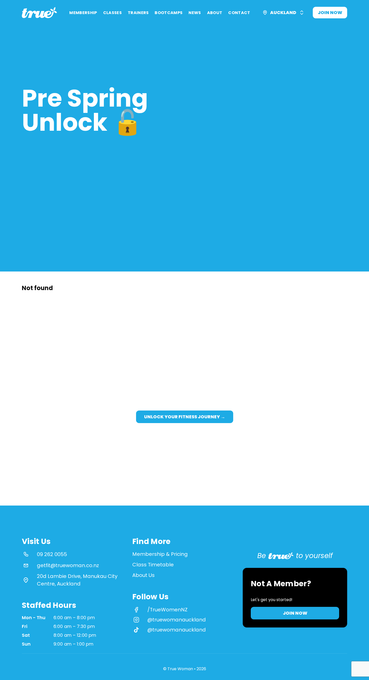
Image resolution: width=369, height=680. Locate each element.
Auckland (283, 12)
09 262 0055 (52, 554)
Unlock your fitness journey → (184, 417)
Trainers (138, 13)
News (195, 13)
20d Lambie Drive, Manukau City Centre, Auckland (77, 580)
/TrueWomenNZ (167, 609)
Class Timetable (153, 564)
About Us (143, 575)
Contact (239, 13)
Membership (83, 13)
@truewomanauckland (176, 619)
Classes (112, 13)
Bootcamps (168, 13)
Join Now (330, 12)
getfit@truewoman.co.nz (68, 565)
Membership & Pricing (160, 554)
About (214, 13)
